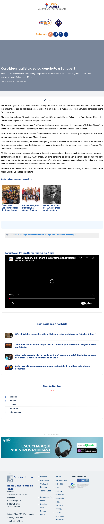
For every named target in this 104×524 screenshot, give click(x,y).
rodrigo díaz (50, 235)
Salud (58, 513)
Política (13, 401)
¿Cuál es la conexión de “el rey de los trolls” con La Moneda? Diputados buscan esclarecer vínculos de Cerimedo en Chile (55, 356)
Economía (60, 498)
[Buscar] (60, 34)
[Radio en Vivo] (50, 34)
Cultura (13, 404)
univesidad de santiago (66, 235)
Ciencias (59, 488)
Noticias (43, 477)
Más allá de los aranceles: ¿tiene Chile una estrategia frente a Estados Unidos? (55, 334)
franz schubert (37, 235)
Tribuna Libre (45, 491)
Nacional (13, 397)
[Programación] (55, 34)
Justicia (59, 509)
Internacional (15, 412)
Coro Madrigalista (23, 235)
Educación (60, 495)
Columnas (44, 480)
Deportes (14, 408)
